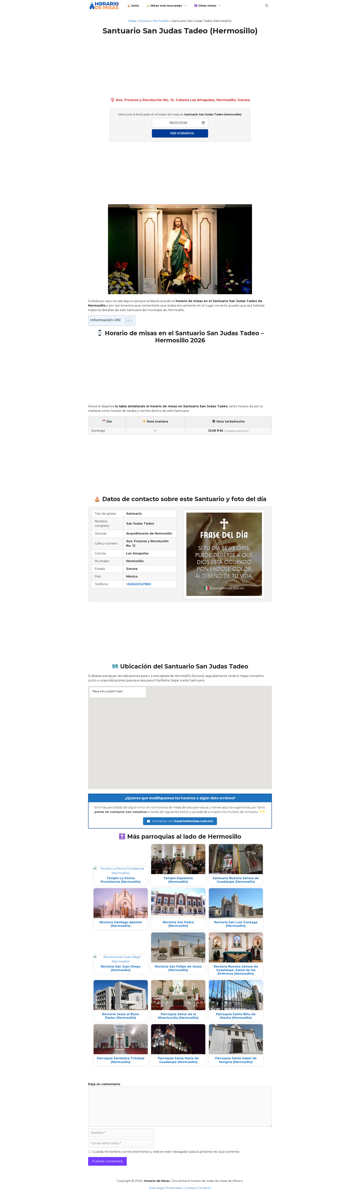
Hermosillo (161, 21)
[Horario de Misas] (105, 5)
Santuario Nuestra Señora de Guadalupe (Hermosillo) (236, 879)
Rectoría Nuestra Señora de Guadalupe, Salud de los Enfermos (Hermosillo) (236, 970)
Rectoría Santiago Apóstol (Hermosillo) (121, 924)
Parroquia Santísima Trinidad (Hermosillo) (120, 1060)
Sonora (144, 21)
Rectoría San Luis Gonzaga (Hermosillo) (235, 924)
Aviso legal (156, 1188)
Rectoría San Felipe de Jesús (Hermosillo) (178, 968)
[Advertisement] (180, 65)
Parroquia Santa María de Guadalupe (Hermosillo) (178, 1060)
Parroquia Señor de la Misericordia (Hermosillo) (178, 1016)
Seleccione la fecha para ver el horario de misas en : (180, 114)
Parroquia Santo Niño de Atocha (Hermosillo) (236, 1016)
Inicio (134, 5)
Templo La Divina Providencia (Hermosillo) (121, 879)
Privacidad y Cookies (180, 1188)
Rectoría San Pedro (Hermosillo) (178, 924)
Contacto (204, 1188)
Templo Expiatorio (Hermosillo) (178, 879)
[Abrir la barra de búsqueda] (267, 5)
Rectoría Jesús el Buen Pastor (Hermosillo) (120, 1016)
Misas (132, 21)
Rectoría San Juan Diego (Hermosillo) (120, 968)
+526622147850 (138, 584)
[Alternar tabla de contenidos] (126, 320)
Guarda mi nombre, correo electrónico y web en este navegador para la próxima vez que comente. (166, 1151)
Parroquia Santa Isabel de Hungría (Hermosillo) (236, 1060)
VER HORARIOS (182, 133)
